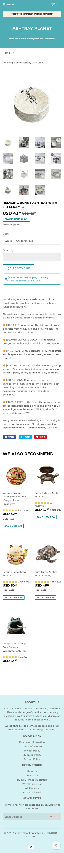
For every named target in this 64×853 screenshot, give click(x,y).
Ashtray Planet (32, 28)
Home (6, 52)
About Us (32, 771)
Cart (58, 4)
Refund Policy (32, 759)
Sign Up (54, 816)
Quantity (8, 250)
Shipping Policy (32, 754)
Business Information (32, 742)
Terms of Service (32, 746)
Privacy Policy (32, 750)
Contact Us (32, 775)
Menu (10, 4)
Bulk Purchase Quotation (32, 779)
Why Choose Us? (32, 784)
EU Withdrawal (32, 792)
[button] (10, 510)
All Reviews (32, 788)
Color (6, 233)
